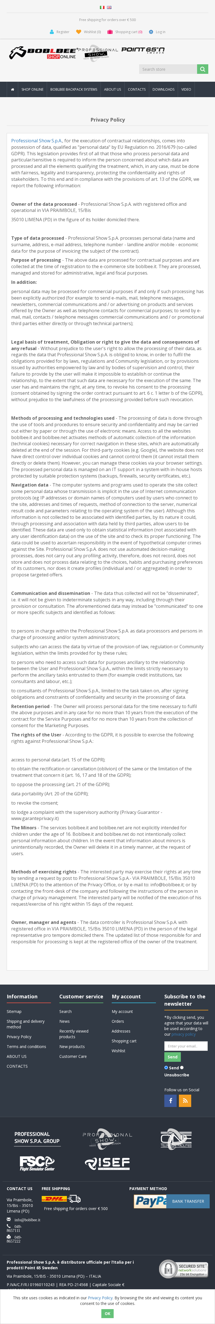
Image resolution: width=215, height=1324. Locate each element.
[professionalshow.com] (107, 1138)
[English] (109, 7)
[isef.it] (107, 1163)
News (64, 1021)
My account (122, 1011)
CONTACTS (137, 89)
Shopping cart (124, 1041)
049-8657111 (14, 1228)
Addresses (121, 1031)
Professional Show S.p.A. (36, 141)
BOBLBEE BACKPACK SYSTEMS (73, 89)
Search (65, 1011)
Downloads (163, 89)
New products (72, 1046)
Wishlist (118, 1050)
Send (174, 1067)
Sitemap (14, 1011)
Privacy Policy (19, 1036)
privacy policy (184, 1034)
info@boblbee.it (25, 1219)
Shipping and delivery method (26, 1024)
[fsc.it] (37, 1163)
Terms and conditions (26, 1046)
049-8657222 (14, 1238)
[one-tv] (177, 1138)
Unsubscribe (176, 1075)
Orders (118, 1021)
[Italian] (102, 7)
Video (186, 89)
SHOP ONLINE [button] (32, 89)
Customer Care (73, 1056)
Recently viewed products (73, 1033)
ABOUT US (112, 89)
